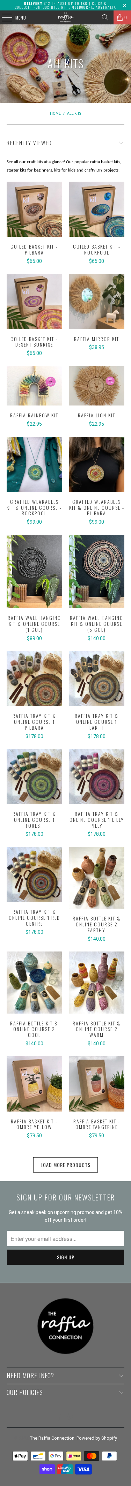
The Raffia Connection (52, 1438)
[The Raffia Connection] (66, 17)
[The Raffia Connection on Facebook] (59, 1417)
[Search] (105, 17)
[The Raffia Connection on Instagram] (71, 1417)
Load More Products (65, 1164)
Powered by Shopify (97, 1438)
